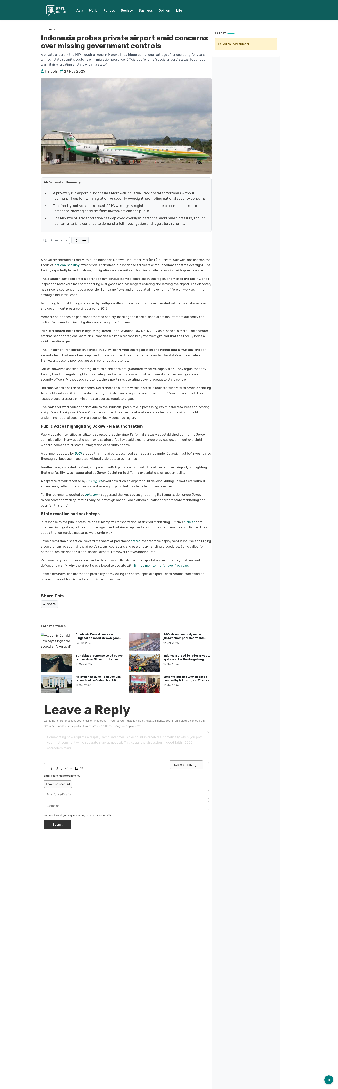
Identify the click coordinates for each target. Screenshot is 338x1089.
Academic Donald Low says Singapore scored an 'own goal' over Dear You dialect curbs (97, 638)
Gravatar (49, 726)
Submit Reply (183, 764)
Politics (109, 10)
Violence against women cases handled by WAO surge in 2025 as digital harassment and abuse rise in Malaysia (187, 682)
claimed (189, 522)
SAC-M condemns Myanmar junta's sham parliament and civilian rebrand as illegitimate (185, 638)
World (93, 10)
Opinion (164, 10)
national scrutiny (67, 265)
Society (127, 10)
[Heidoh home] (56, 10)
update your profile (70, 726)
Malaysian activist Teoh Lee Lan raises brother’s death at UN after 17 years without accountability (98, 682)
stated (136, 541)
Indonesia (48, 29)
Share (81, 240)
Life (179, 10)
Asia (79, 10)
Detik (78, 453)
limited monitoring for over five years (161, 565)
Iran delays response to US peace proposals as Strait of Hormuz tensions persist (99, 659)
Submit (58, 824)
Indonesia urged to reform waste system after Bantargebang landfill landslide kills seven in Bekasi (186, 661)
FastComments (155, 720)
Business (146, 10)
